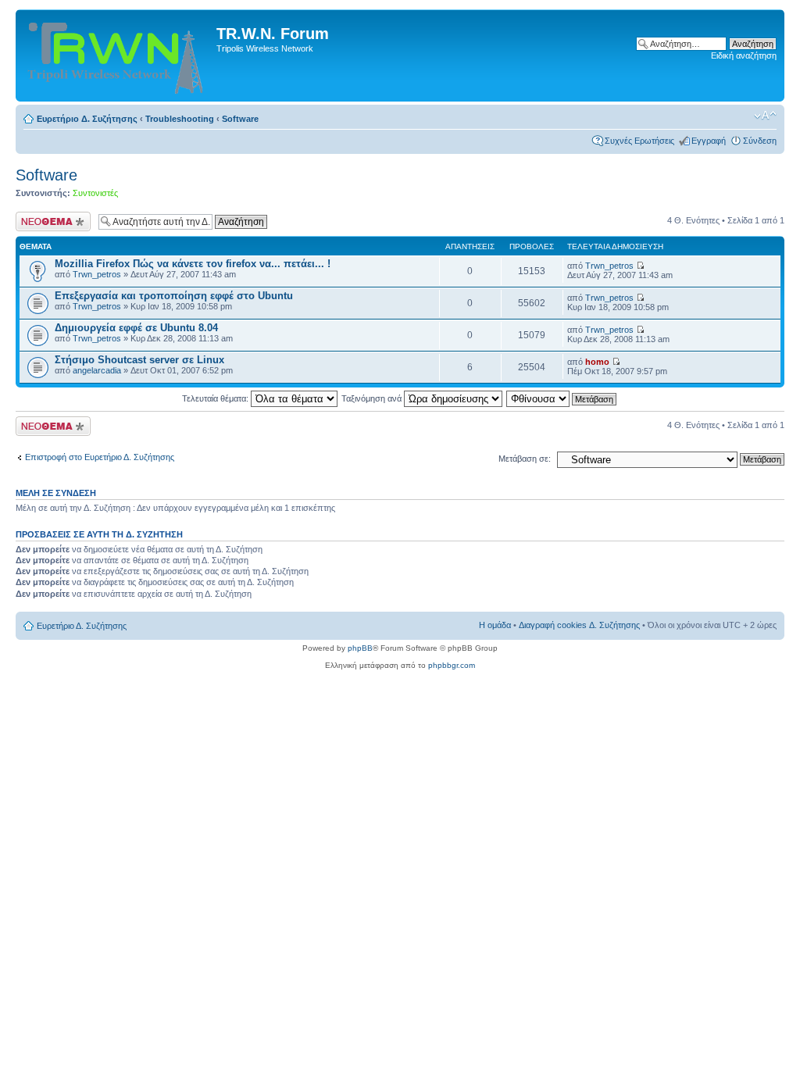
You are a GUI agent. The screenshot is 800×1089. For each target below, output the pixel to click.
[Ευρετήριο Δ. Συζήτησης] (118, 55)
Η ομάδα (495, 625)
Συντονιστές (95, 193)
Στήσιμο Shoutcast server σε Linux (139, 360)
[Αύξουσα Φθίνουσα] (562, 398)
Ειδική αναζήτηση (744, 55)
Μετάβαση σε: (524, 458)
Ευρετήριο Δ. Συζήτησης (87, 118)
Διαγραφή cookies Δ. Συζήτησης (579, 625)
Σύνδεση (760, 140)
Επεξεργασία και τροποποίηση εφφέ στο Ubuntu (174, 296)
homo (597, 361)
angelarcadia (97, 370)
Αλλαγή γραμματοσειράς (765, 116)
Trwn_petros (97, 274)
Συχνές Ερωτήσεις (639, 140)
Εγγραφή (708, 140)
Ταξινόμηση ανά (372, 398)
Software (240, 118)
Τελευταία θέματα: (216, 398)
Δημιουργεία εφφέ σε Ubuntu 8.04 (136, 328)
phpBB (360, 648)
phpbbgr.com (451, 665)
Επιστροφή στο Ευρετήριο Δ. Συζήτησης (99, 457)
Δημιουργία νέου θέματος (46, 221)
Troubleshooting (179, 118)
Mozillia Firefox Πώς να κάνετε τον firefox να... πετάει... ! (192, 264)
